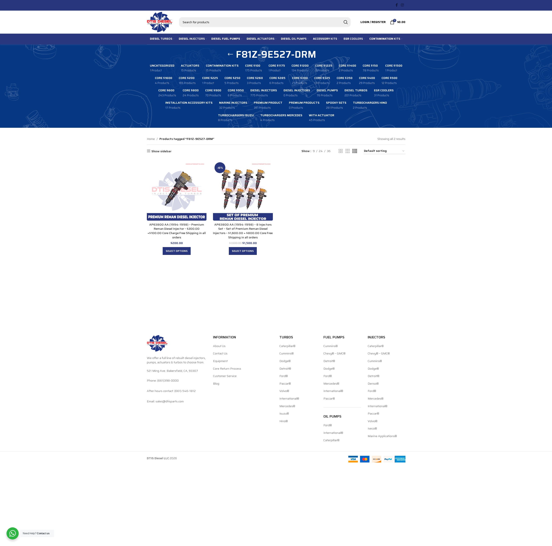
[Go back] (230, 54)
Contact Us (220, 353)
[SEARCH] (346, 22)
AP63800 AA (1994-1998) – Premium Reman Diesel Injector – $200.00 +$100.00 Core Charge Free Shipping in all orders (176, 231)
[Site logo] (159, 21)
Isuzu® (284, 414)
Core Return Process (227, 369)
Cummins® (286, 353)
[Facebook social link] (396, 5)
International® (289, 399)
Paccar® (285, 384)
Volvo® (284, 391)
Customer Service (225, 376)
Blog (216, 384)
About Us (219, 346)
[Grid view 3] (348, 151)
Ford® (283, 376)
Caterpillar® (287, 346)
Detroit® (285, 369)
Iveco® (372, 428)
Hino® (283, 421)
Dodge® (285, 361)
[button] (177, 251)
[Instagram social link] (402, 5)
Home (151, 138)
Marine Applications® (382, 436)
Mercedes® (287, 406)
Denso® (373, 384)
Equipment (220, 361)
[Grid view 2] (341, 151)
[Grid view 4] (354, 151)
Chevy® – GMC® (334, 353)
